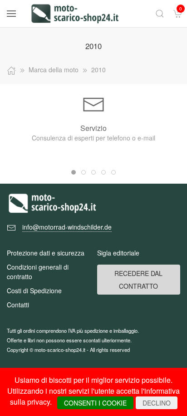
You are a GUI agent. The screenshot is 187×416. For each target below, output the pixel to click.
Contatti (18, 304)
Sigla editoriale (118, 252)
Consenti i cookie (95, 402)
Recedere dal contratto (138, 280)
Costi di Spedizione (34, 290)
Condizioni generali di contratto (38, 271)
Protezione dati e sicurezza (45, 252)
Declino (157, 402)
